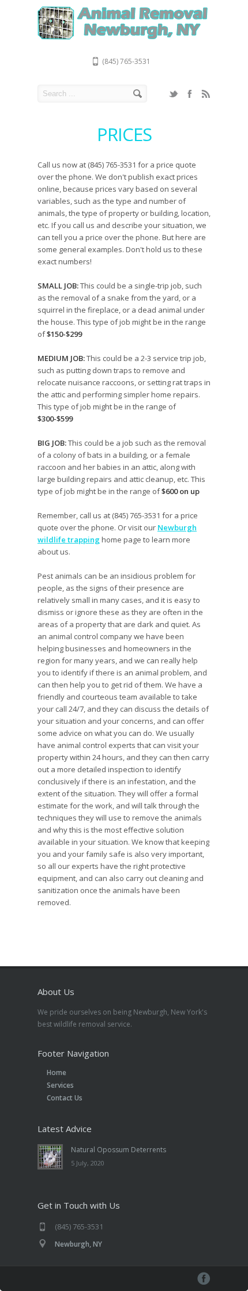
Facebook (189, 93)
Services (60, 1085)
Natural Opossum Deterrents (118, 1150)
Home (56, 1072)
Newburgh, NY (78, 1244)
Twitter (173, 93)
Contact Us (64, 1098)
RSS (206, 93)
